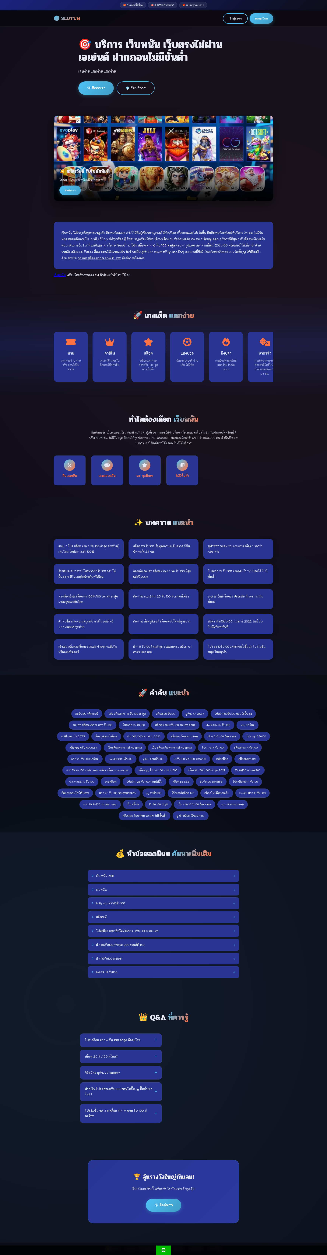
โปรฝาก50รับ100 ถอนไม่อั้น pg (233, 713)
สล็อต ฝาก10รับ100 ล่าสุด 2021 (206, 770)
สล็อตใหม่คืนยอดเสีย (216, 793)
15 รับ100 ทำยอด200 (248, 770)
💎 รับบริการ (135, 88)
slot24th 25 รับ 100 (218, 725)
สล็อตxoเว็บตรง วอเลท (184, 736)
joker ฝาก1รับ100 (153, 759)
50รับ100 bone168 (211, 781)
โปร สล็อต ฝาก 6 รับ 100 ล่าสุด (127, 713)
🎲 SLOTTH (67, 18)
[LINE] (163, 1250)
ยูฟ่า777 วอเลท (195, 713)
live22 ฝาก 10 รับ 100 (252, 793)
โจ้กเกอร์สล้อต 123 (183, 793)
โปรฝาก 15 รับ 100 (134, 725)
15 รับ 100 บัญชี (158, 804)
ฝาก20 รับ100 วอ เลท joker (100, 804)
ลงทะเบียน (261, 18)
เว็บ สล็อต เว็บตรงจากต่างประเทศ (172, 747)
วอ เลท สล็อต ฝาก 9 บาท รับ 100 (92, 725)
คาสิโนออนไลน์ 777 (73, 736)
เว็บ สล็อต (133, 804)
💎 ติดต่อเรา (96, 88)
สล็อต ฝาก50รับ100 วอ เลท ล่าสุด (175, 725)
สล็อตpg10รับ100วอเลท (83, 747)
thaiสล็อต (110, 781)
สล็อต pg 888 (181, 781)
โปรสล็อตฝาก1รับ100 (245, 781)
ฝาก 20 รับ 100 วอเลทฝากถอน (117, 793)
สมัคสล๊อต (222, 759)
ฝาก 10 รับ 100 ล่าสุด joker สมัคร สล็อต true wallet (97, 770)
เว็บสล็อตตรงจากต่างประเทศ (125, 747)
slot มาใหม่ (248, 725)
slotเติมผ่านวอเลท (232, 804)
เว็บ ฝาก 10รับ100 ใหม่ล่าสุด (194, 804)
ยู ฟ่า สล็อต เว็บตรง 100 (191, 815)
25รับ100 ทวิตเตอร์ (86, 713)
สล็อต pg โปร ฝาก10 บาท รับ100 (158, 770)
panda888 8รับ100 (120, 759)
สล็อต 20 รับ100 (165, 713)
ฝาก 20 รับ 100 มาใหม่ (85, 759)
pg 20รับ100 (153, 793)
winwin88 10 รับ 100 (81, 781)
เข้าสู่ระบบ (235, 18)
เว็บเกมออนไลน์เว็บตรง (75, 793)
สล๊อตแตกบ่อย (247, 759)
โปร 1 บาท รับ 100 (213, 747)
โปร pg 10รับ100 (256, 736)
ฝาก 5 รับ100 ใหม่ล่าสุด (222, 736)
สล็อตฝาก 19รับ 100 (246, 747)
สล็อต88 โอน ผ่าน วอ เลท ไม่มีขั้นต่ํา (144, 815)
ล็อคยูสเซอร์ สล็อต (106, 736)
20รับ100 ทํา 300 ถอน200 (190, 759)
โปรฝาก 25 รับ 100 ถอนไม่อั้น (144, 781)
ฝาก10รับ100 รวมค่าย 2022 (144, 736)
